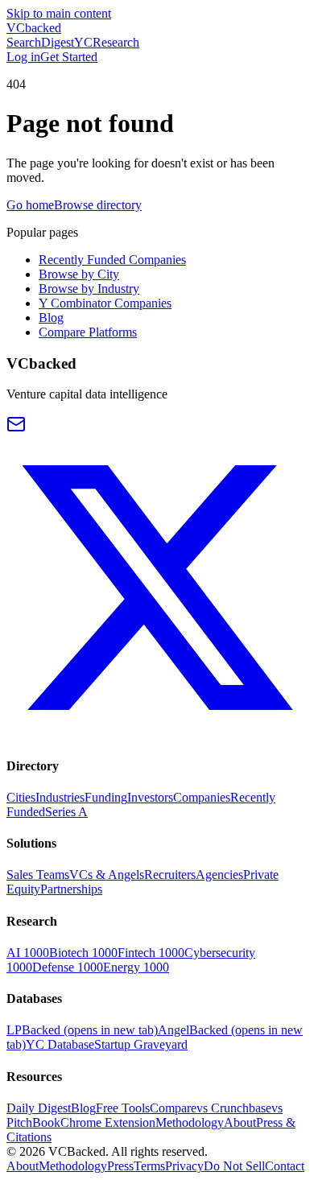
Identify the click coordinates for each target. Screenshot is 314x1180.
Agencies (219, 874)
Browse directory (98, 205)
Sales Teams (37, 874)
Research (116, 42)
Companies (201, 797)
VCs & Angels (106, 874)
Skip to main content (58, 13)
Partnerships (71, 889)
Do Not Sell (234, 1166)
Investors (150, 797)
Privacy (184, 1166)
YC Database (60, 1044)
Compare (173, 1108)
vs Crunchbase (233, 1108)
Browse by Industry (89, 288)
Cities (20, 797)
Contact (284, 1166)
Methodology (189, 1122)
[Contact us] (16, 429)
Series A (66, 812)
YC (83, 42)
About (240, 1122)
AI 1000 (27, 952)
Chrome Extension (107, 1122)
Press (120, 1166)
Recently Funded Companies (112, 259)
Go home (30, 205)
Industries (60, 797)
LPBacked (82, 1030)
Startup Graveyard (141, 1044)
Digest (57, 42)
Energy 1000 (136, 967)
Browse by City (79, 274)
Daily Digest (38, 1108)
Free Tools (123, 1108)
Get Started (68, 57)
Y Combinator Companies (105, 303)
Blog (51, 317)
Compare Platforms (88, 332)
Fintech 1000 (151, 952)
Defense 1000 (67, 967)
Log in (23, 57)
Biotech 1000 (83, 952)
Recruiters (170, 874)
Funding (106, 797)
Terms (149, 1166)
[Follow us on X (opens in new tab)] (157, 734)
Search (23, 42)
